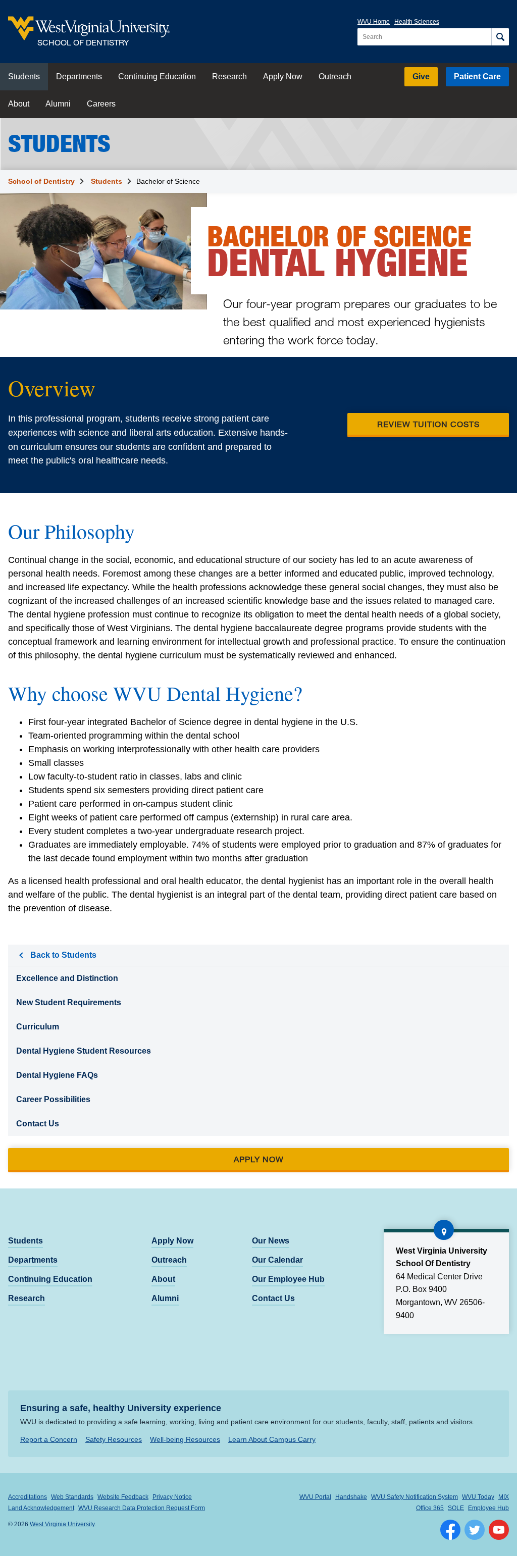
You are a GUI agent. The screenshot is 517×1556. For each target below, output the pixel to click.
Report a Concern (48, 1439)
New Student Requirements (68, 1002)
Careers (101, 103)
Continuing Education (157, 76)
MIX (503, 1496)
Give (421, 76)
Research (229, 76)
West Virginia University (62, 1524)
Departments (79, 76)
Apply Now (282, 76)
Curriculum (37, 1026)
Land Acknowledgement (41, 1508)
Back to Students (63, 955)
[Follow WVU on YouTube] (499, 1530)
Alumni (58, 103)
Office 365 (430, 1508)
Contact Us (37, 1123)
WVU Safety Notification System (414, 1496)
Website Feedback (122, 1496)
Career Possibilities (53, 1099)
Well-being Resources (185, 1439)
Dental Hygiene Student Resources (83, 1051)
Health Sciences (416, 22)
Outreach (335, 76)
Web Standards (72, 1496)
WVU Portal (315, 1496)
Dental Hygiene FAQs (57, 1075)
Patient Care (477, 76)
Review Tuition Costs (428, 424)
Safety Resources (113, 1439)
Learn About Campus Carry (272, 1439)
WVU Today (478, 1496)
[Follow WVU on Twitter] (474, 1530)
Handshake (351, 1496)
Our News (270, 1240)
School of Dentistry (41, 181)
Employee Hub (488, 1508)
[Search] (500, 36)
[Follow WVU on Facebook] (450, 1530)
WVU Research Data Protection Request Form (141, 1508)
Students (24, 76)
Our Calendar (277, 1260)
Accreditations (27, 1496)
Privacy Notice (172, 1496)
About (18, 103)
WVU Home (373, 22)
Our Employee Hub (288, 1279)
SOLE (456, 1508)
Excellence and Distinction (67, 978)
